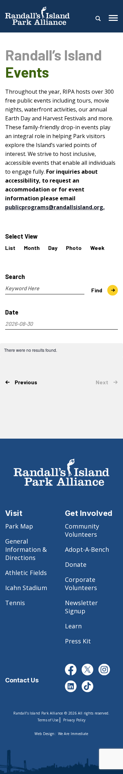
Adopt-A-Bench (87, 549)
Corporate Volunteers (81, 583)
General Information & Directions (26, 549)
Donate (75, 564)
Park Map (19, 526)
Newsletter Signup (81, 607)
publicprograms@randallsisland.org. (55, 207)
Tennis (15, 603)
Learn (73, 626)
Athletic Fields (26, 573)
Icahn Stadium (26, 588)
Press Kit (78, 641)
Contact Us (22, 680)
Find (96, 290)
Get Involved (89, 513)
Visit (13, 513)
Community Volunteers (82, 530)
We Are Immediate (73, 733)
